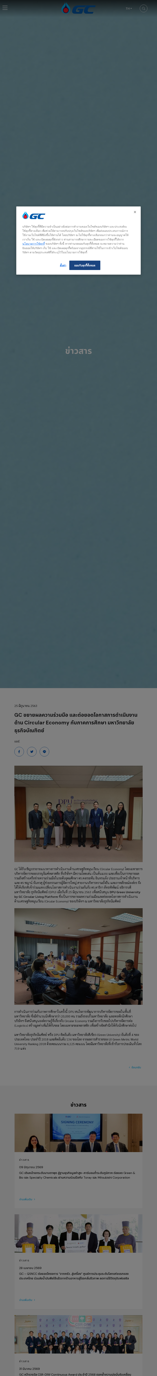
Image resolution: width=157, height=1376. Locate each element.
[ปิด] (135, 212)
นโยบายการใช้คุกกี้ (33, 243)
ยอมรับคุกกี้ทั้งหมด (84, 265)
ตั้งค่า (63, 265)
